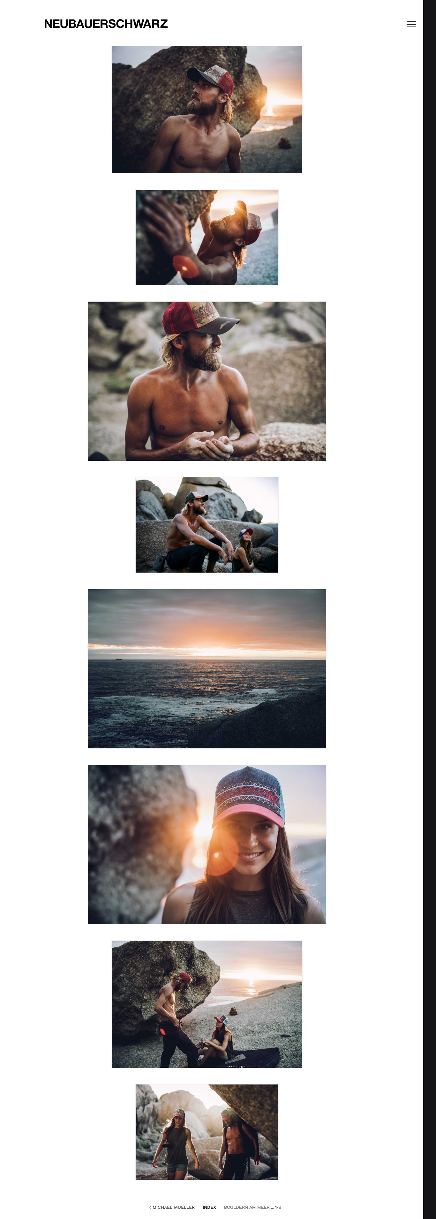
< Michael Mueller (171, 1207)
